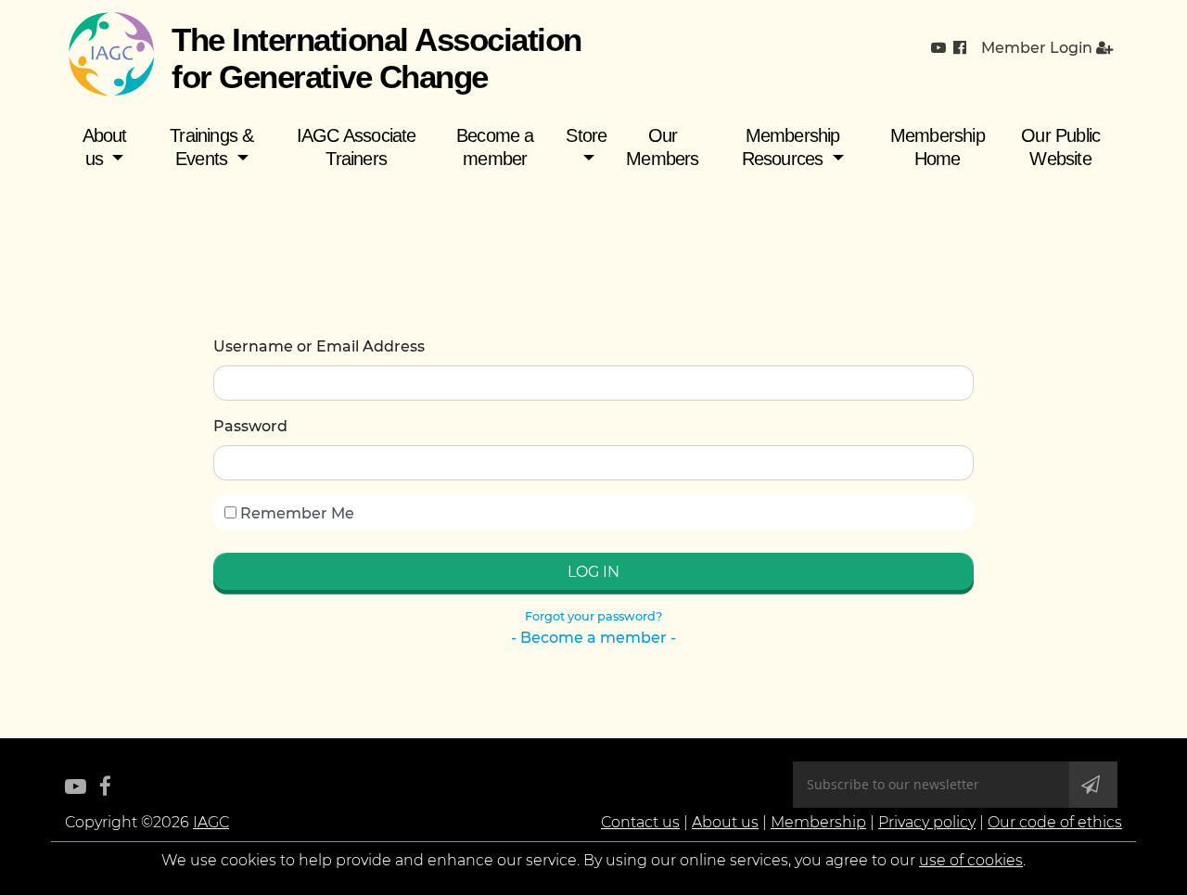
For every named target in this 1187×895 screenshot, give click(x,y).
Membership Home (937, 147)
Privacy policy (927, 822)
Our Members (662, 147)
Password (250, 426)
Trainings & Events (211, 147)
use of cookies (971, 860)
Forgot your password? (593, 616)
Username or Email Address (319, 346)
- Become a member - (593, 637)
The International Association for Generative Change (376, 58)
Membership (818, 822)
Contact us (640, 822)
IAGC (211, 822)
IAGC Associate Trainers (356, 147)
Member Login (1038, 48)
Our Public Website (1060, 147)
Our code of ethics (1055, 822)
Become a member (495, 147)
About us (105, 147)
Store (586, 135)
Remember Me (295, 513)
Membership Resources (791, 147)
